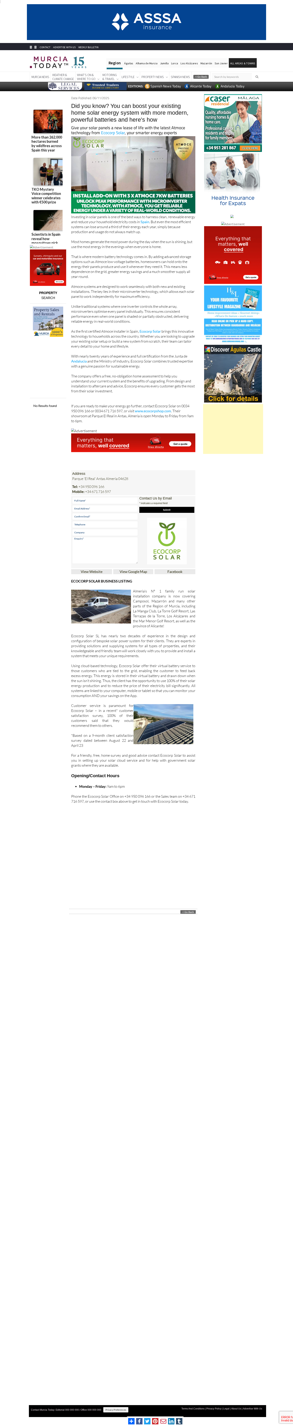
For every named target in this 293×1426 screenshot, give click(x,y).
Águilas (128, 63)
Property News (153, 77)
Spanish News (180, 77)
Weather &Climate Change (63, 77)
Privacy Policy (213, 1408)
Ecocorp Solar (113, 132)
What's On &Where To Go (86, 77)
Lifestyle (128, 77)
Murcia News (40, 77)
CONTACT (45, 47)
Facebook (174, 571)
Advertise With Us (252, 1408)
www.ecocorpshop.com (153, 411)
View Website (91, 571)
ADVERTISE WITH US (64, 47)
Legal (226, 1408)
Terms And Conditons (193, 1408)
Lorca (174, 63)
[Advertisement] (233, 429)
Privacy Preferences (115, 1409)
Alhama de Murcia (146, 63)
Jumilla (164, 63)
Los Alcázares (189, 63)
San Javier (221, 63)
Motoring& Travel (109, 77)
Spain (145, 222)
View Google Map (133, 571)
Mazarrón (206, 63)
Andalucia (79, 361)
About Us (236, 1408)
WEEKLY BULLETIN (88, 47)
